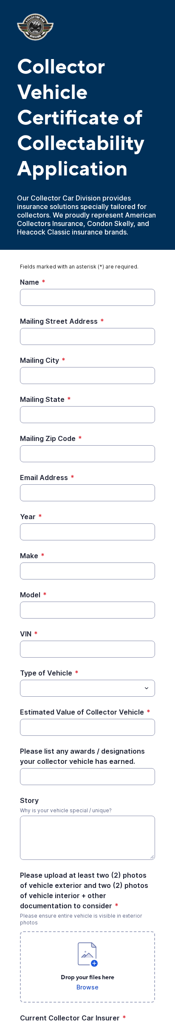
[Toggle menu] (146, 688)
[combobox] (87, 688)
